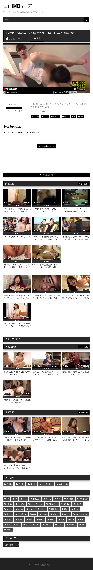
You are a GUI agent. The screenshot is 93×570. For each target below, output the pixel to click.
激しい (66, 514)
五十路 (32, 484)
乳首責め (54, 509)
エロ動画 (70, 499)
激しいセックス (81, 514)
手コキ (76, 509)
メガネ (20, 509)
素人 (81, 519)
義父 (27, 524)
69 (16, 499)
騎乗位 (9, 530)
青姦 (83, 524)
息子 (81, 116)
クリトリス (83, 499)
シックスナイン (37, 504)
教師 (34, 514)
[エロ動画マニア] (46, 6)
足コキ (59, 524)
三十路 (9, 484)
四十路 (36, 116)
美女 (17, 524)
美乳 (8, 524)
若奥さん (48, 524)
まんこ (48, 499)
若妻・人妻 (63, 484)
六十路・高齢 (47, 484)
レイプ (31, 509)
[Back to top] (85, 562)
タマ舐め (66, 504)
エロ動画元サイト (47, 175)
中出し (42, 509)
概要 (38, 38)
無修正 (20, 519)
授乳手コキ (22, 514)
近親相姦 (56, 116)
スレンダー (53, 504)
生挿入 (52, 519)
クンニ (66, 116)
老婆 (36, 524)
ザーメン (21, 504)
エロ (58, 499)
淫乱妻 (55, 514)
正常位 (44, 514)
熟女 (30, 519)
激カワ (9, 519)
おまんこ (36, 499)
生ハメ (40, 519)
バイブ (78, 504)
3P (8, 499)
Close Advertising (46, 146)
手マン (9, 514)
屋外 (66, 509)
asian (25, 499)
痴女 (62, 519)
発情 (72, 519)
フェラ (46, 116)
